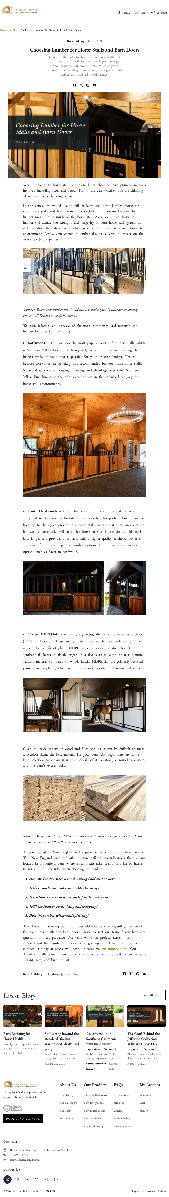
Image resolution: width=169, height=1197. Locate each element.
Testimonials (67, 1118)
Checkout (145, 1095)
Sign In (144, 1111)
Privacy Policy (122, 1095)
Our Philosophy (68, 1103)
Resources (82, 17)
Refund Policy (122, 1118)
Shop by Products (59, 17)
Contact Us (100, 17)
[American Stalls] (20, 11)
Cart (142, 1103)
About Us (66, 8)
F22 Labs (161, 1191)
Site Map (119, 1103)
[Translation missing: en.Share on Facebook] (74, 85)
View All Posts (151, 995)
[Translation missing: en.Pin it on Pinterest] (87, 85)
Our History (66, 1095)
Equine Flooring (93, 1127)
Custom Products (90, 8)
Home (51, 8)
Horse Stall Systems (95, 1095)
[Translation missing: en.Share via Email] (94, 85)
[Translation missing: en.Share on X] (81, 85)
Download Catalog (23, 1118)
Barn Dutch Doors (94, 1111)
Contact (118, 1111)
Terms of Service (123, 1127)
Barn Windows (92, 1118)
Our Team (65, 1111)
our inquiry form (114, 948)
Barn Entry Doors (94, 1103)
